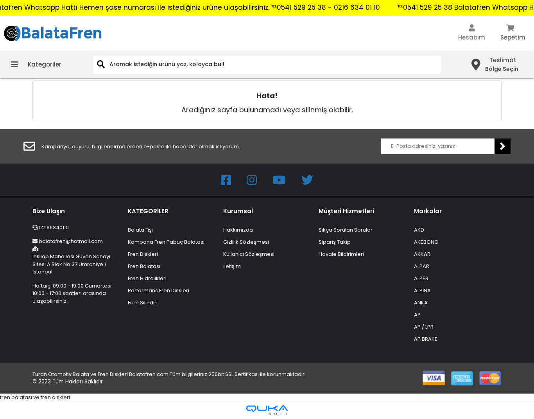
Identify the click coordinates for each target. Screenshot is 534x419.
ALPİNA (422, 290)
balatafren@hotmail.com (71, 241)
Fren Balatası (144, 266)
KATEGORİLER (148, 211)
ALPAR (421, 266)
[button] (471, 33)
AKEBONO (426, 242)
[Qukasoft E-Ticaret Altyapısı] (267, 410)
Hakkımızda (238, 230)
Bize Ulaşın (48, 211)
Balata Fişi (140, 230)
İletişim (232, 266)
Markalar (428, 211)
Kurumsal (238, 211)
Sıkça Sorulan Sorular (346, 230)
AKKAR (422, 254)
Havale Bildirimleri (341, 254)
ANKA (421, 302)
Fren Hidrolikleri (147, 278)
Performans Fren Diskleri (158, 290)
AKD (419, 230)
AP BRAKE (425, 339)
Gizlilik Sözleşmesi (246, 242)
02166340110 (53, 227)
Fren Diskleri (143, 254)
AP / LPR (424, 327)
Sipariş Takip (335, 242)
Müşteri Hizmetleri (346, 211)
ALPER (421, 278)
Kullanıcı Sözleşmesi (248, 254)
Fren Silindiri (143, 302)
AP (417, 314)
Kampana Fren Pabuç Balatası (166, 242)
